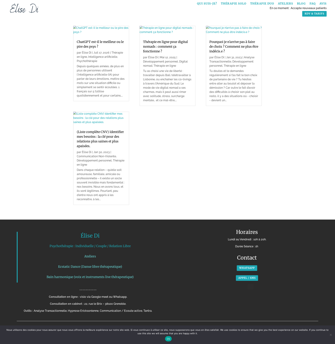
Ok (168, 338)
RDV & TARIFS (314, 13)
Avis (323, 3)
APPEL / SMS (247, 277)
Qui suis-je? (207, 3)
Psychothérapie (87, 61)
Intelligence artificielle (102, 56)
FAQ (313, 3)
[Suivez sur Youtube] (250, 286)
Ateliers (285, 3)
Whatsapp (247, 267)
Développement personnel (94, 160)
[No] (330, 334)
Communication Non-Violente (96, 156)
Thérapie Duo (262, 3)
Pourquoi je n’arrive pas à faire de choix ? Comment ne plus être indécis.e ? (233, 46)
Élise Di (86, 52)
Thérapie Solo (233, 3)
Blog (301, 3)
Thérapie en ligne (165, 65)
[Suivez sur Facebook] (243, 286)
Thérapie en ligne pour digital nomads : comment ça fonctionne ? (165, 46)
